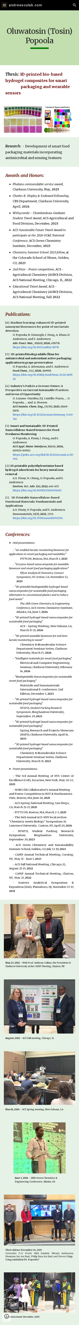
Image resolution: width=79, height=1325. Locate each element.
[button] (4, 5)
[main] (39, 37)
